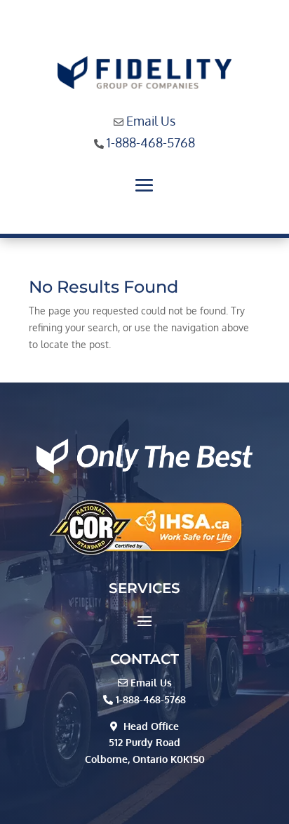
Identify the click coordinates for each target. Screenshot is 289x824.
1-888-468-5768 (151, 142)
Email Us (150, 120)
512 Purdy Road (144, 742)
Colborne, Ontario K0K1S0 (145, 759)
